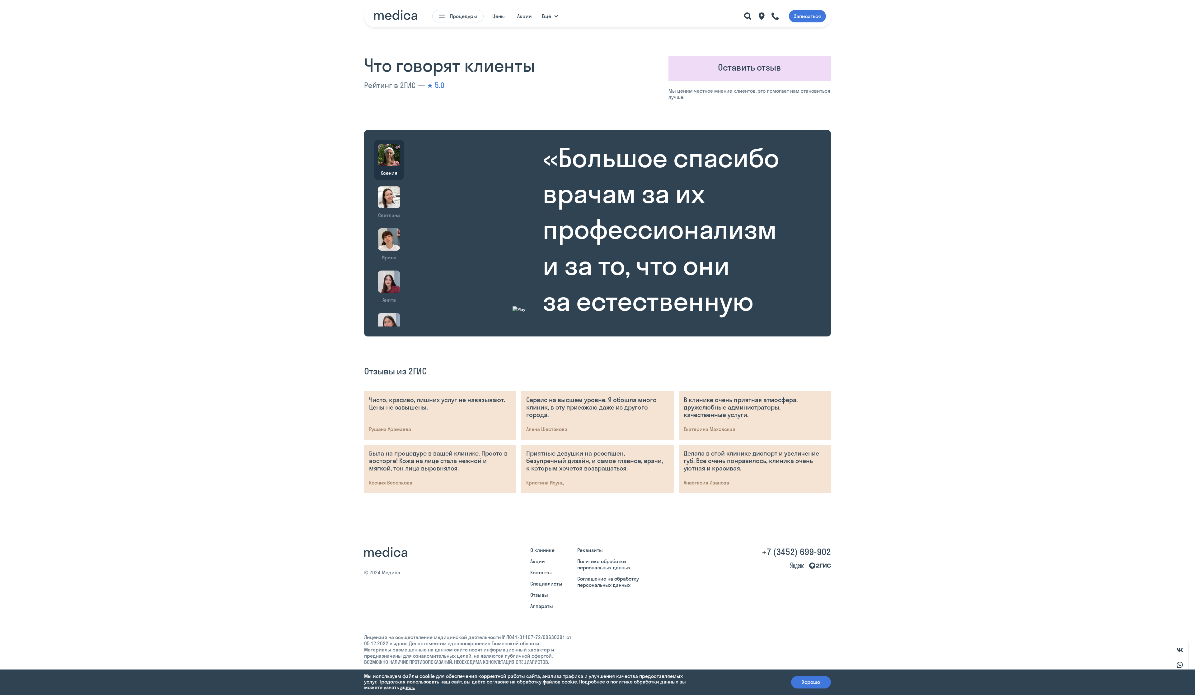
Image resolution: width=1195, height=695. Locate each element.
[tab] (389, 160)
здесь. (407, 687)
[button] (551, 16)
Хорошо (811, 682)
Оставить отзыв (749, 67)
